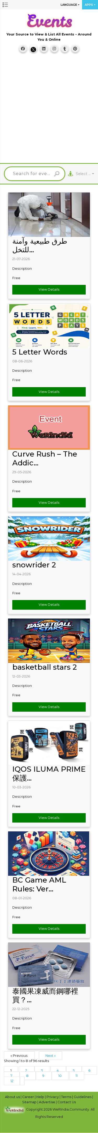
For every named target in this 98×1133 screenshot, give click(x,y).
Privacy (53, 1097)
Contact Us (66, 1102)
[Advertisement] (49, 110)
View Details (49, 289)
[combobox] (85, 174)
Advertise (47, 1102)
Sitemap (29, 1102)
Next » (50, 1056)
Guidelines (83, 1097)
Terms (66, 1097)
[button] (5, 4)
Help (40, 1097)
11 (77, 1076)
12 (11, 1081)
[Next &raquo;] (22, 1081)
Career (28, 1097)
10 (60, 1076)
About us (13, 1097)
